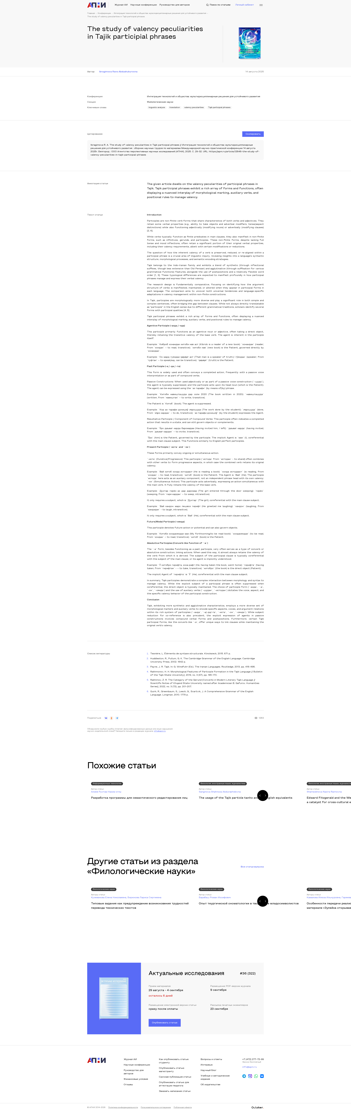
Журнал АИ (121, 5)
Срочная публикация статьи (175, 1077)
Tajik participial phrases (219, 107)
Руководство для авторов (174, 5)
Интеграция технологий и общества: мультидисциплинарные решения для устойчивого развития (160, 13)
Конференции (104, 13)
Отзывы (128, 1085)
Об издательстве (210, 1085)
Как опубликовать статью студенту (174, 1061)
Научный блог (208, 1070)
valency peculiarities (194, 107)
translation (174, 107)
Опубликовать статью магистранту (171, 1069)
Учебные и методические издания (215, 1077)
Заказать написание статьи (174, 1091)
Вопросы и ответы (211, 1059)
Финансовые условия (136, 1079)
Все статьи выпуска (252, 867)
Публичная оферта (183, 1107)
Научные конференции (143, 5)
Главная (91, 13)
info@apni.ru (160, 731)
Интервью (207, 1065)
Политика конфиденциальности (123, 1107)
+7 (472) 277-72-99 (253, 1059)
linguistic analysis (157, 107)
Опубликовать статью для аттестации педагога (174, 1084)
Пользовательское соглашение (156, 1107)
